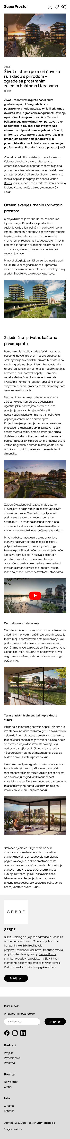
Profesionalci (12, 1058)
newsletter (26, 1013)
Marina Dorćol (47, 954)
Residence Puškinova (28, 950)
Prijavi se (55, 1021)
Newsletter (11, 1082)
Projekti (9, 1053)
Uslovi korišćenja (46, 1122)
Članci (7, 66)
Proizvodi (9, 1063)
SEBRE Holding (13, 937)
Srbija (7, 1129)
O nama (9, 1106)
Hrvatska (17, 1129)
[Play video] (35, 596)
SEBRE (8, 91)
